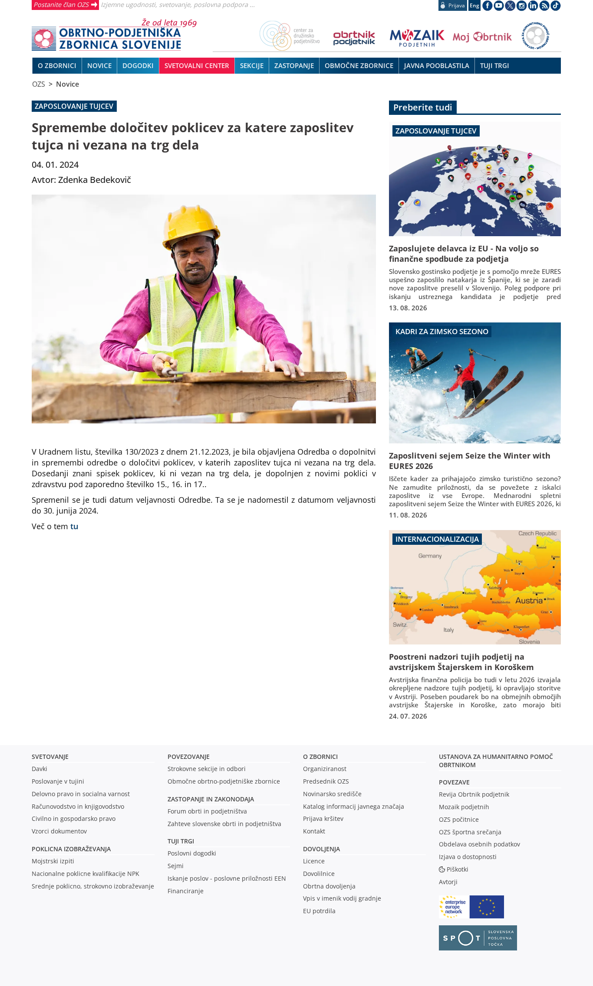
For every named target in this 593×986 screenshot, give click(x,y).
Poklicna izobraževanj (69, 849)
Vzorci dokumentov (59, 831)
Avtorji (448, 882)
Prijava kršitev (323, 818)
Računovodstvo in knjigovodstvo (78, 806)
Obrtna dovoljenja (329, 886)
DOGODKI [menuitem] (138, 65)
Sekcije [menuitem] (252, 65)
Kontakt (314, 831)
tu (74, 526)
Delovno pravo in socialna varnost (81, 794)
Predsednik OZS (326, 781)
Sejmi (176, 866)
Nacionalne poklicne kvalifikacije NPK (85, 873)
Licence (314, 861)
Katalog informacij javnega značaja (353, 806)
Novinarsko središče (332, 794)
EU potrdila (319, 911)
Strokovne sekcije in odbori (207, 769)
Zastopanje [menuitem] (294, 65)
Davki (39, 769)
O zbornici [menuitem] (57, 65)
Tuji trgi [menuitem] (494, 65)
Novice (67, 84)
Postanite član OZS (61, 4)
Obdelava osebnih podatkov (479, 844)
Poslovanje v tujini (58, 781)
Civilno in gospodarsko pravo (73, 818)
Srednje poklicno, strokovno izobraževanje (93, 886)
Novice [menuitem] (99, 65)
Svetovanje (50, 756)
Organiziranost (324, 769)
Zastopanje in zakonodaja (211, 799)
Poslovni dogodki (192, 853)
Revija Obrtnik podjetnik (474, 794)
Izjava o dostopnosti (468, 857)
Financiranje (186, 891)
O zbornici (320, 756)
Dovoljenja (321, 849)
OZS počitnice (459, 819)
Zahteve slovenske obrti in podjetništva (224, 824)
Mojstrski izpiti (53, 861)
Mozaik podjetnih (464, 807)
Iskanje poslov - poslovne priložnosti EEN (227, 878)
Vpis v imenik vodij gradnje (342, 898)
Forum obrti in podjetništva (207, 811)
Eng (474, 5)
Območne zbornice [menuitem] (359, 65)
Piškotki (457, 869)
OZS (38, 84)
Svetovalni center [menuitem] (197, 65)
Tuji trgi (181, 841)
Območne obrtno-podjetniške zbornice (224, 781)
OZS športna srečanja (470, 832)
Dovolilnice (319, 873)
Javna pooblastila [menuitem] (436, 65)
